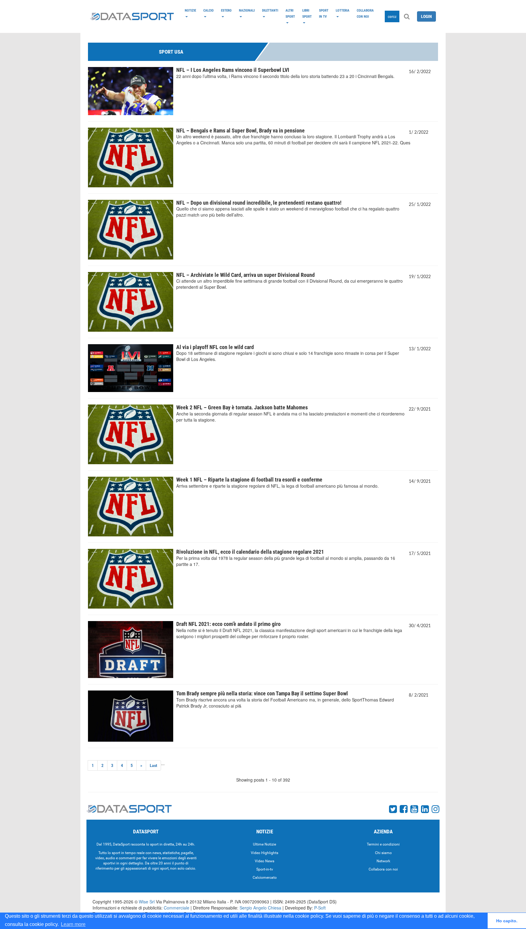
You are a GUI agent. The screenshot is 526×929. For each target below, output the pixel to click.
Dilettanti (270, 10)
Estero (226, 10)
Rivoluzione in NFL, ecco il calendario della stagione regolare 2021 (250, 552)
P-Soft (320, 908)
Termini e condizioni (383, 844)
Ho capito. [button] (506, 920)
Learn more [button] (73, 924)
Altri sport (290, 13)
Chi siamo (383, 853)
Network (383, 861)
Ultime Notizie (264, 844)
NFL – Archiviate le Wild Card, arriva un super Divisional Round (245, 275)
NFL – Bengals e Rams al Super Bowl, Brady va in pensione (240, 130)
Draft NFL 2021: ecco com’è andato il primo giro (228, 624)
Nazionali (247, 10)
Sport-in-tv (264, 869)
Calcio (208, 10)
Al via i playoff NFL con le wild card (215, 347)
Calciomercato (265, 877)
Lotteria (342, 10)
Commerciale (176, 908)
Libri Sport (307, 13)
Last (153, 765)
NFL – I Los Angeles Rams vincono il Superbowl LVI (232, 70)
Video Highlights (264, 853)
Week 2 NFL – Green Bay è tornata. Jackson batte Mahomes (242, 407)
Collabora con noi (365, 13)
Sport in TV (323, 13)
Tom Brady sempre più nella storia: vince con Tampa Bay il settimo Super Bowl (262, 693)
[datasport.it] (132, 16)
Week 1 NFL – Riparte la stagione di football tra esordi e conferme (249, 479)
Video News (264, 861)
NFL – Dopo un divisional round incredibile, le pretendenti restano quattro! (259, 203)
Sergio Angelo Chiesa (260, 908)
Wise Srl (147, 902)
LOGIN (426, 16)
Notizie (190, 10)
